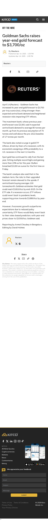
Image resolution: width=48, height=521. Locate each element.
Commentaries (7, 461)
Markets (5, 455)
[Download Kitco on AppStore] (29, 464)
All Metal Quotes (8, 449)
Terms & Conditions (21, 503)
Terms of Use (7, 503)
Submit (24, 495)
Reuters (15, 51)
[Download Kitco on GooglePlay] (40, 464)
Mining (4, 463)
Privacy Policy (7, 505)
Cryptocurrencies (8, 452)
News (4, 458)
